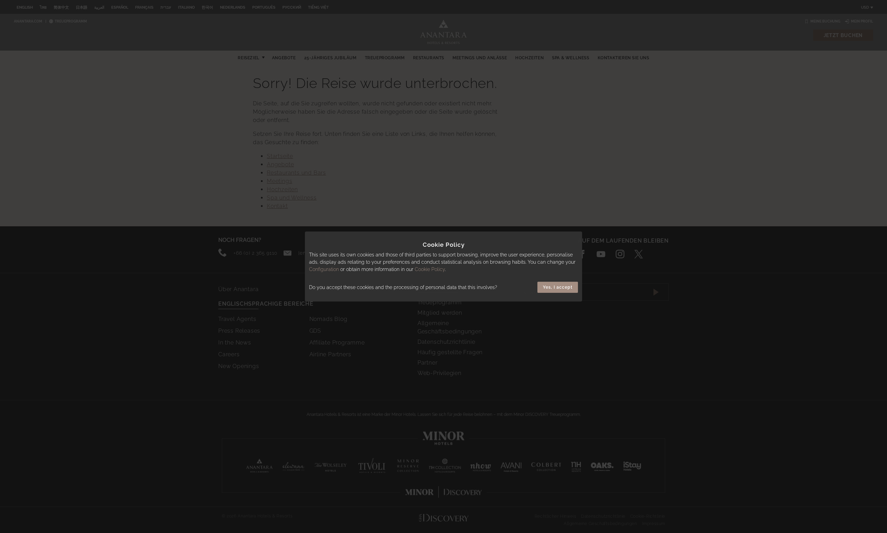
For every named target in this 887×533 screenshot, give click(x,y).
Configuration (324, 269)
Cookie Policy (430, 269)
